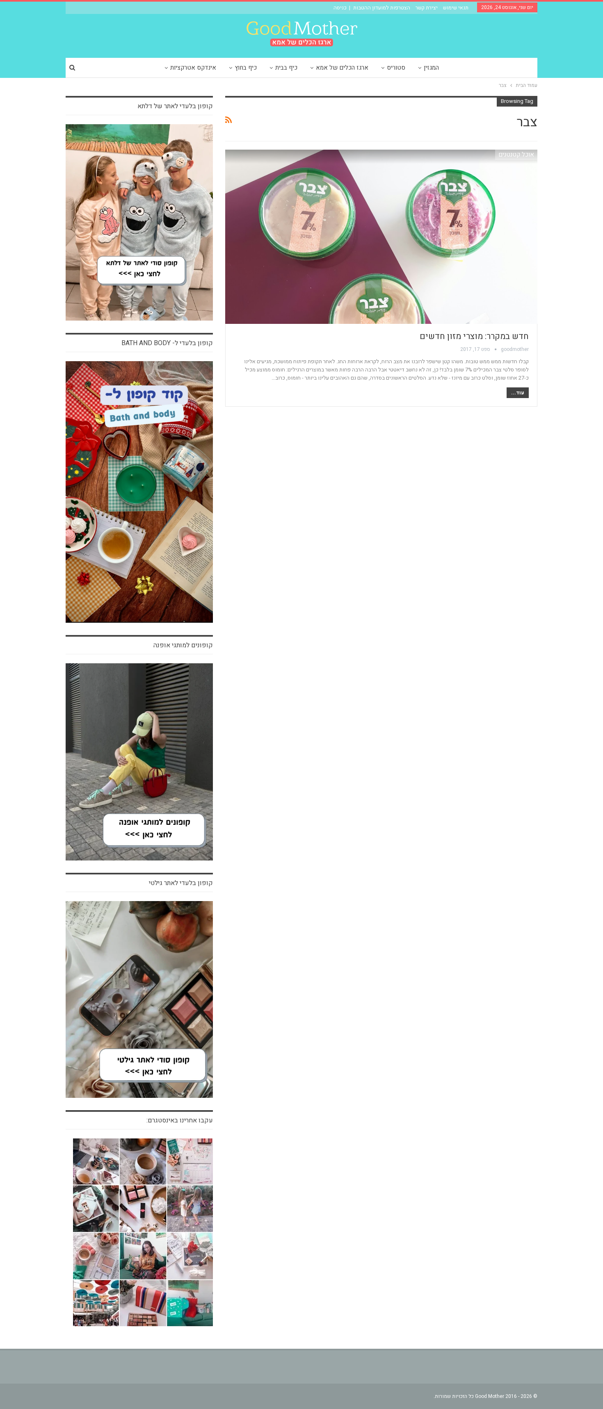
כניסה (340, 7)
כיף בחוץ (246, 67)
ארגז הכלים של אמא (342, 67)
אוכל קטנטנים (516, 154)
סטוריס (396, 67)
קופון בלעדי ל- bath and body (167, 343)
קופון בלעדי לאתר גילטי (181, 883)
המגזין (431, 67)
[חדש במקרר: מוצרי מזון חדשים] (381, 237)
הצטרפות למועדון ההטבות (381, 7)
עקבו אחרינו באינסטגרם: (179, 1120)
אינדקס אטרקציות (193, 67)
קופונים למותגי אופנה (183, 645)
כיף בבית (286, 67)
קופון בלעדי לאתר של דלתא (175, 106)
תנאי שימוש (455, 7)
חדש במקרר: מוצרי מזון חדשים (474, 336)
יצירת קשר (427, 7)
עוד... (517, 392)
